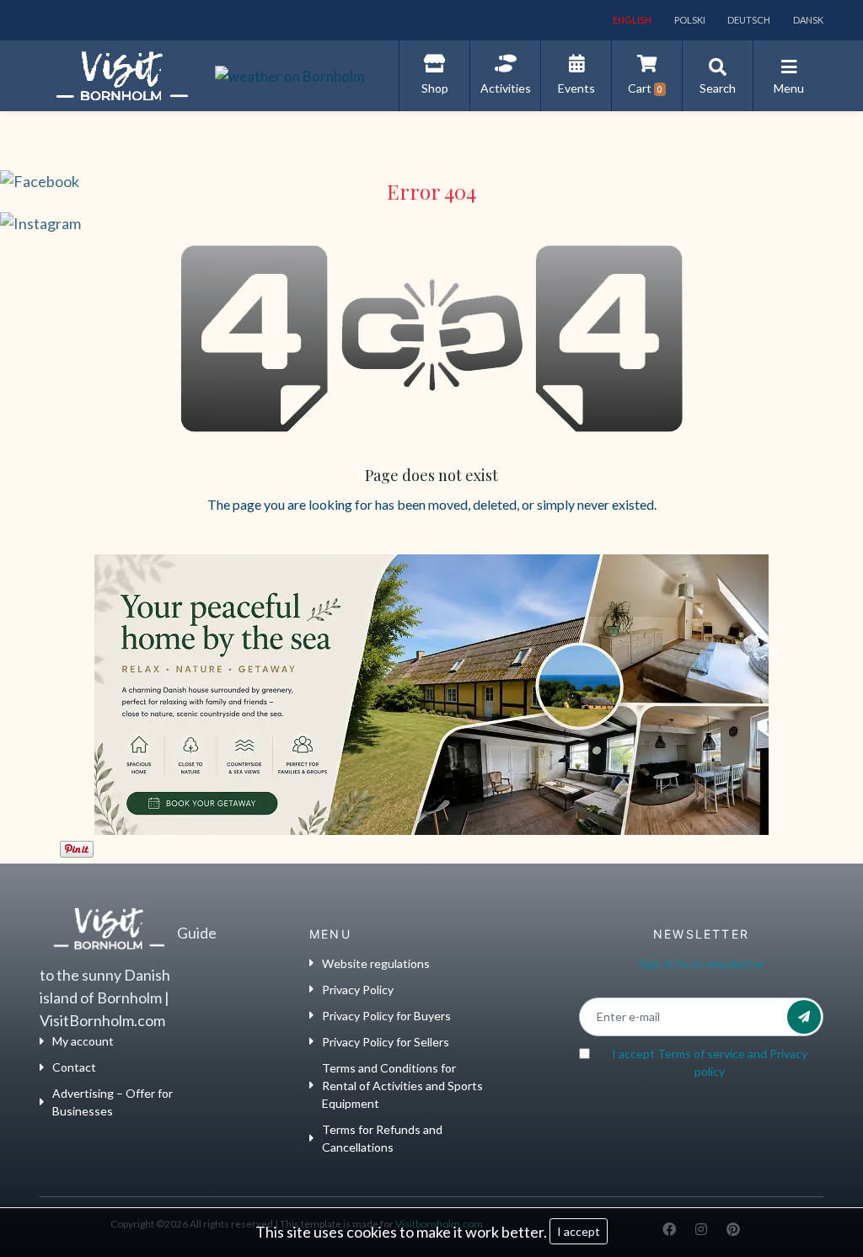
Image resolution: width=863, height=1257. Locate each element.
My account (83, 1041)
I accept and (709, 1062)
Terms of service (701, 1053)
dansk (807, 19)
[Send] (804, 1017)
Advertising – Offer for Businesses (112, 1102)
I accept (578, 1231)
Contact (74, 1067)
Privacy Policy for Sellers (385, 1042)
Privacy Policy (358, 989)
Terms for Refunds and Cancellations (382, 1138)
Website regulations (376, 963)
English (631, 19)
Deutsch (748, 19)
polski (689, 19)
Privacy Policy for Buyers (386, 1015)
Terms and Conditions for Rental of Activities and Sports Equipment (402, 1085)
